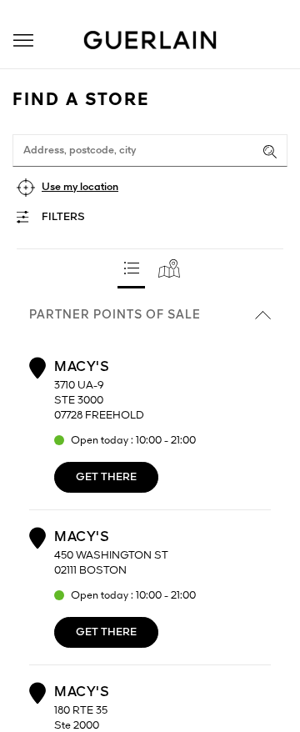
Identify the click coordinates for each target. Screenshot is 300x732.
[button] (23, 40)
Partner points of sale (115, 315)
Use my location (80, 187)
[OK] (270, 151)
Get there (106, 477)
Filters (63, 217)
